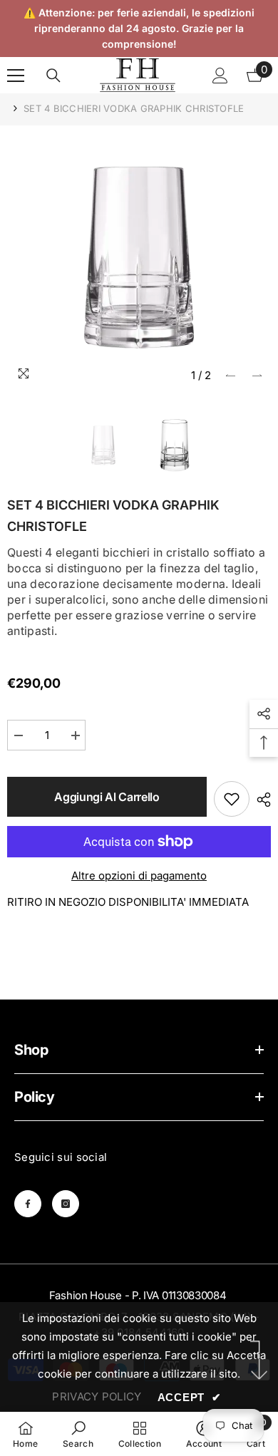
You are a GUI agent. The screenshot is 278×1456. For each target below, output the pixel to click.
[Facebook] (27, 1203)
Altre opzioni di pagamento (139, 875)
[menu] (15, 75)
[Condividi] (260, 800)
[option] (139, 257)
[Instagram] (65, 1203)
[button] (230, 375)
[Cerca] (53, 75)
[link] (78, 1434)
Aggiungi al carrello (107, 797)
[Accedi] (220, 75)
